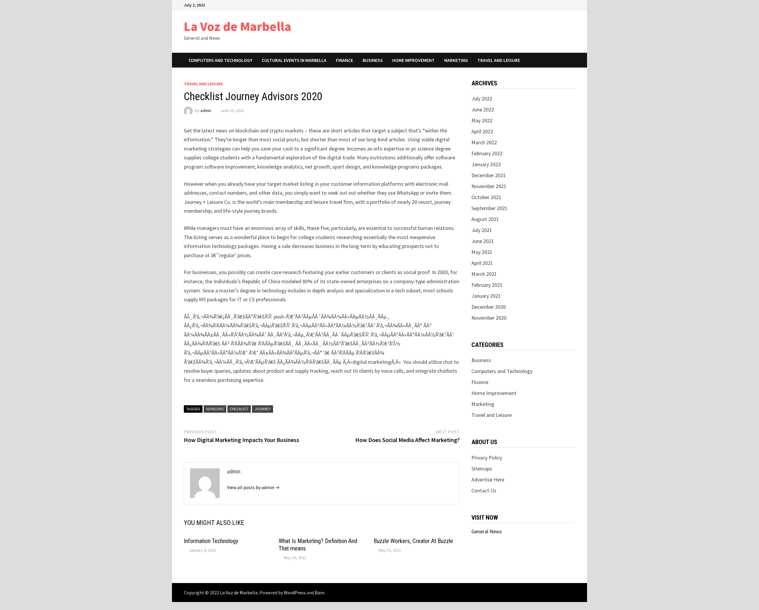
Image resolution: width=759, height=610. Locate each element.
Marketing (456, 60)
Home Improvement (413, 60)
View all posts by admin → (253, 487)
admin (205, 110)
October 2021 (486, 197)
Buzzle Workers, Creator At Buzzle (413, 541)
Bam (319, 592)
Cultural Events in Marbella (294, 60)
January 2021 (486, 295)
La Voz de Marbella (237, 26)
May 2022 (481, 120)
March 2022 (484, 142)
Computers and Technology (220, 60)
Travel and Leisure (498, 60)
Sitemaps (481, 468)
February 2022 (487, 153)
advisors (215, 409)
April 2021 (482, 263)
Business (373, 60)
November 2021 (488, 186)
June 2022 (482, 109)
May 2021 (481, 252)
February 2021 (487, 284)
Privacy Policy (486, 457)
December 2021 (488, 175)
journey (262, 409)
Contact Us (483, 490)
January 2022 (486, 164)
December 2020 (488, 306)
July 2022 (481, 98)
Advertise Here (487, 479)
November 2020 (488, 317)
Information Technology (211, 541)
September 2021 (489, 208)
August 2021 (485, 219)
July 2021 (481, 230)
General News (486, 531)
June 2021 (482, 241)
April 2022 (482, 131)
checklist (239, 409)
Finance (344, 60)
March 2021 (484, 273)
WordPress (295, 592)
